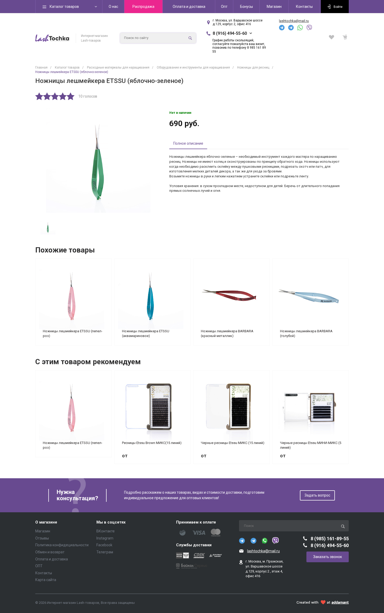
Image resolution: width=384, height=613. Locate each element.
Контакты (43, 573)
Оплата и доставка (51, 559)
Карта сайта (45, 580)
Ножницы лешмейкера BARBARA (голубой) (306, 333)
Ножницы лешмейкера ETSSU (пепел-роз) (72, 333)
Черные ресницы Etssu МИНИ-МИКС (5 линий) (310, 445)
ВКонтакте (105, 531)
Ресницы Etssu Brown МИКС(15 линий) (152, 443)
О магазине (46, 522)
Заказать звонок (327, 557)
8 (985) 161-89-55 (330, 538)
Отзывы (42, 538)
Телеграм (104, 552)
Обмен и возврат (50, 552)
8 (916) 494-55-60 (230, 33)
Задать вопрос (317, 495)
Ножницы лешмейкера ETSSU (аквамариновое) (145, 333)
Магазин (42, 531)
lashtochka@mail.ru (294, 21)
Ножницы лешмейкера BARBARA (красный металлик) (227, 333)
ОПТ (39, 566)
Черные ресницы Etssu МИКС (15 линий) (232, 443)
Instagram (104, 538)
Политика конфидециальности (62, 545)
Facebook (104, 545)
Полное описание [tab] (188, 143)
